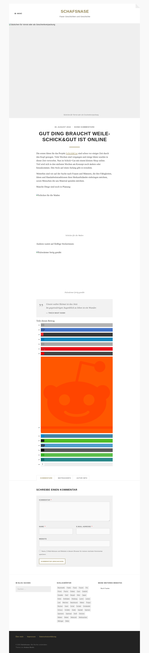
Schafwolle (86, 606)
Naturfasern (74, 602)
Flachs (66, 591)
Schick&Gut (72, 153)
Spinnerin (61, 614)
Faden (69, 588)
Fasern (81, 588)
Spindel (80, 610)
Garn (78, 591)
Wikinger (60, 621)
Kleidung (74, 599)
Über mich (19, 637)
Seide (74, 610)
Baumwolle (61, 588)
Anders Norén (29, 647)
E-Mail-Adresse (84, 526)
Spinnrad (68, 614)
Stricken (81, 614)
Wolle (67, 621)
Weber (66, 617)
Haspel (72, 595)
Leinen (88, 599)
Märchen (65, 602)
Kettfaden (66, 599)
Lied (59, 602)
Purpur (88, 602)
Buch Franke (105, 588)
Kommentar (45, 500)
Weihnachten (83, 617)
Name (42, 526)
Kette (59, 599)
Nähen (82, 602)
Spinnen (87, 610)
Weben (60, 617)
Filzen (60, 591)
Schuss (60, 610)
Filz (87, 588)
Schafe (78, 606)
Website (43, 539)
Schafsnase (75, 11)
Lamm (81, 599)
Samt (66, 606)
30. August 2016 (63, 127)
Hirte (78, 595)
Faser (75, 588)
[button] (42, 325)
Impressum (31, 637)
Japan (84, 595)
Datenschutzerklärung (47, 637)
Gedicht (84, 591)
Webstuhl (74, 617)
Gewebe (60, 595)
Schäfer (67, 610)
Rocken (60, 606)
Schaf (72, 606)
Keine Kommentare (84, 127)
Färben (72, 591)
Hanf (66, 595)
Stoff (75, 614)
